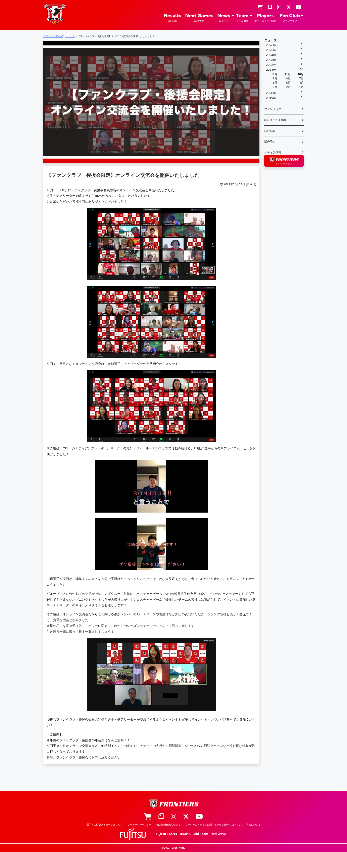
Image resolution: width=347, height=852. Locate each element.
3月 (275, 87)
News (223, 17)
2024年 (271, 55)
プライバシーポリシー (140, 824)
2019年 (271, 98)
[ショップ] (260, 7)
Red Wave (218, 834)
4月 (301, 82)
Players (265, 17)
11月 (288, 74)
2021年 (271, 70)
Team (242, 17)
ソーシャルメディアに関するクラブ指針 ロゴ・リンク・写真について (223, 824)
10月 (301, 74)
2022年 (271, 65)
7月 (301, 78)
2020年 (271, 93)
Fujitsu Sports (166, 834)
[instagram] (279, 7)
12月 (274, 74)
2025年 (271, 50)
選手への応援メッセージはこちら (105, 824)
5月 (288, 82)
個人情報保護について (168, 824)
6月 (275, 82)
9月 (275, 78)
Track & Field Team (193, 834)
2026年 (271, 45)
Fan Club (290, 17)
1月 (301, 87)
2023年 (271, 60)
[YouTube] (298, 7)
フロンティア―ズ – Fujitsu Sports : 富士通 (54, 14)
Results (172, 17)
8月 (288, 78)
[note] (270, 7)
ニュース (270, 40)
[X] (288, 7)
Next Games (199, 17)
